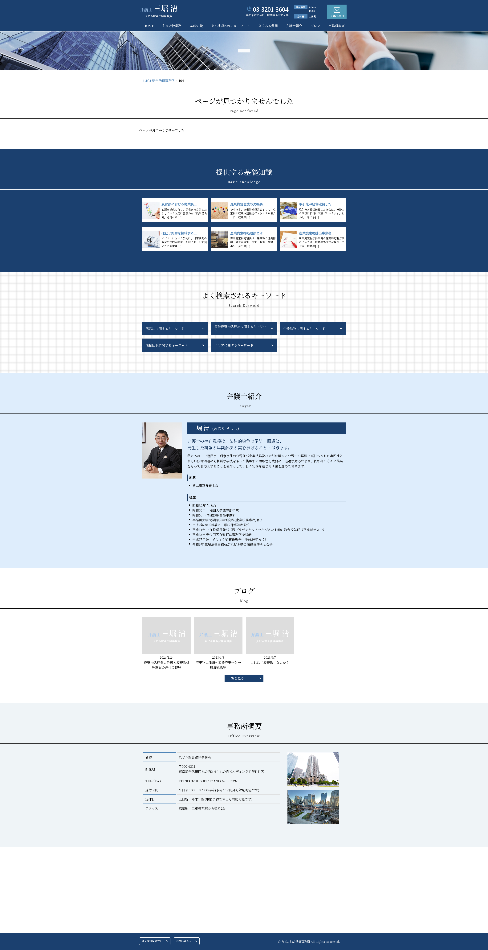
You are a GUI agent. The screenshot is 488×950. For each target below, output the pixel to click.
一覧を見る (236, 678)
